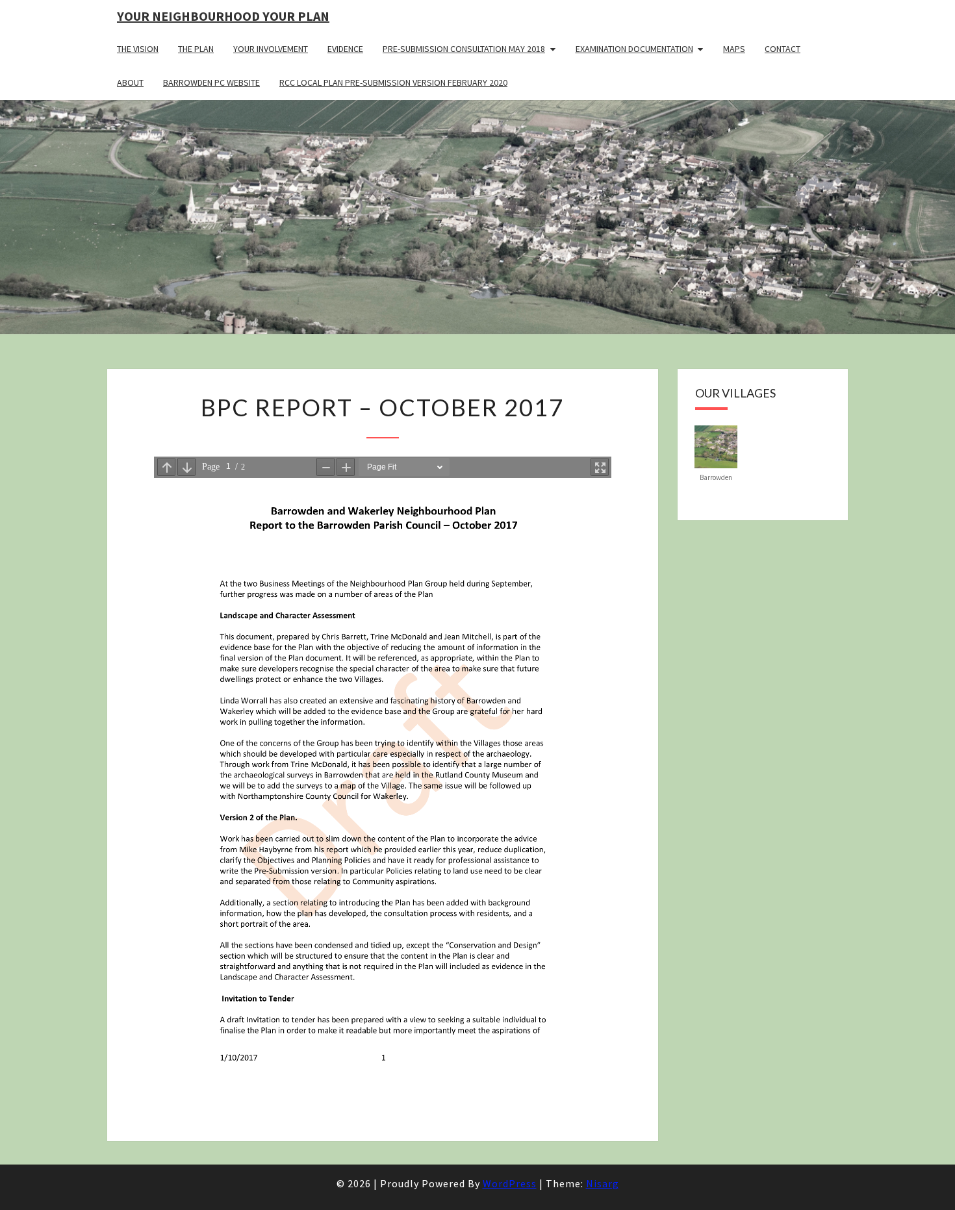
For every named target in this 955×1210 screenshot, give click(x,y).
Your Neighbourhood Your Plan (223, 16)
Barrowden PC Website (211, 82)
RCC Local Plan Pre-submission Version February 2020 (393, 82)
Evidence (345, 49)
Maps (734, 49)
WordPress (510, 1183)
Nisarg (602, 1183)
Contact (782, 49)
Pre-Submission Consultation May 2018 (464, 49)
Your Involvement (270, 49)
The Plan (196, 49)
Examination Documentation (634, 49)
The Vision (138, 49)
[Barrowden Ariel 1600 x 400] (715, 445)
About (130, 82)
